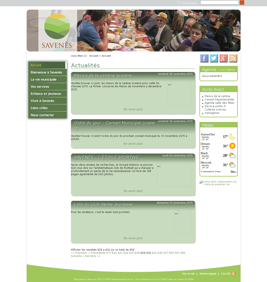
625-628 (134, 252)
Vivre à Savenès (42, 101)
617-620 (111, 252)
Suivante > (77, 256)
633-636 (157, 252)
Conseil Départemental (219, 99)
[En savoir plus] (133, 109)
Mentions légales (208, 273)
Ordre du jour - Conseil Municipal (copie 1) (114, 125)
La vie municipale (44, 79)
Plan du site (188, 273)
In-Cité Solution (140, 279)
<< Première (79, 252)
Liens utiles (39, 108)
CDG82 (163, 279)
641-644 (180, 252)
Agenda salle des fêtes (219, 102)
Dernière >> (93, 256)
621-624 (123, 252)
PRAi (191, 279)
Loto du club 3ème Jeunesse (103, 204)
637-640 (168, 252)
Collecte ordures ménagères (215, 111)
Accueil (36, 65)
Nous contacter (189, 3)
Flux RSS (226, 273)
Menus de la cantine (217, 96)
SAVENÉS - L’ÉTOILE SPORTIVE (106, 157)
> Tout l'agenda (226, 69)
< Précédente (97, 252)
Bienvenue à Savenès (46, 72)
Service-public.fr (215, 106)
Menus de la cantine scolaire (103, 75)
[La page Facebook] (204, 62)
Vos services (40, 86)
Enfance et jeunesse (46, 93)
